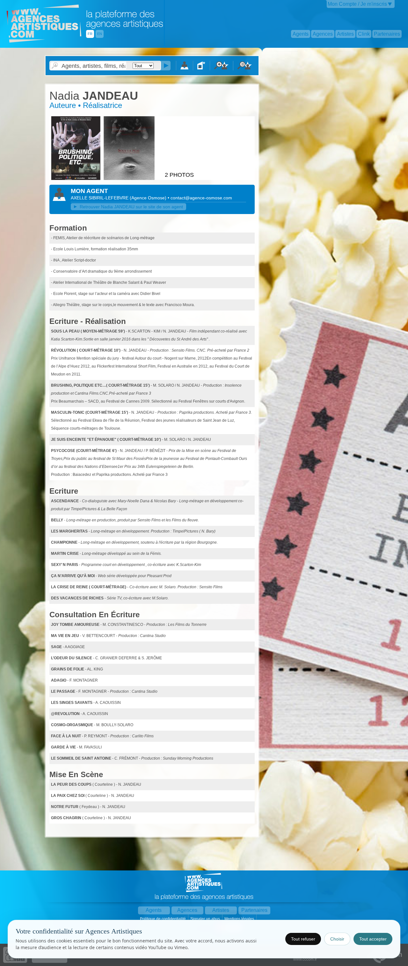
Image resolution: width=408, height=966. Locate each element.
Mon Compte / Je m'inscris (357, 4)
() (149, 197)
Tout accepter (373, 938)
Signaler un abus (205, 919)
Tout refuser (303, 938)
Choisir (337, 938)
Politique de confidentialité (163, 919)
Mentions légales (239, 919)
